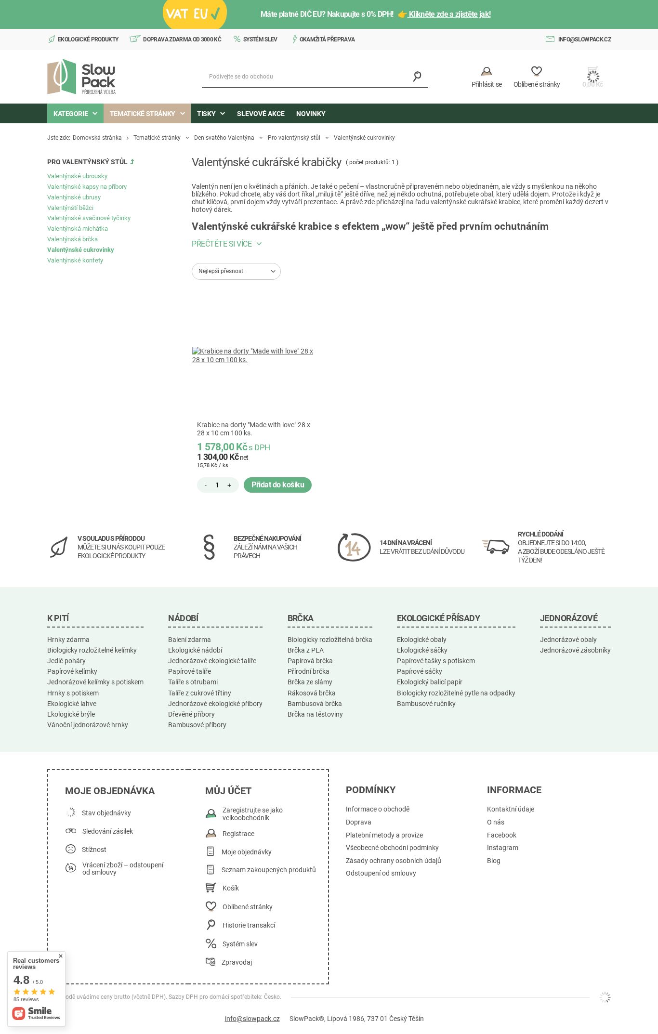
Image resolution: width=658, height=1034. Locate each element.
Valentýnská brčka (72, 239)
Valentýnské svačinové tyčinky (89, 218)
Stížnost (94, 849)
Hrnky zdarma (68, 639)
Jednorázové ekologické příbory (215, 703)
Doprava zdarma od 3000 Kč (182, 39)
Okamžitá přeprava (327, 39)
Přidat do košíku (277, 484)
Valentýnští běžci (70, 207)
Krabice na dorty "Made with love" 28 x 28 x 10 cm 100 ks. (253, 429)
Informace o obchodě (377, 809)
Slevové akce (261, 114)
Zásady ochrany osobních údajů (393, 860)
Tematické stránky (157, 137)
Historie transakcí (249, 925)
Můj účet (228, 791)
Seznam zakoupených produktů (269, 870)
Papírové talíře (189, 671)
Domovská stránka (97, 137)
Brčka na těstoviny (315, 714)
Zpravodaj (237, 962)
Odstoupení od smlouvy (381, 873)
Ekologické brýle (71, 714)
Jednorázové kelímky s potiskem (95, 682)
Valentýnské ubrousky (77, 176)
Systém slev (260, 39)
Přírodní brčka (308, 671)
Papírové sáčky (419, 671)
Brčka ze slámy (310, 682)
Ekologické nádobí (195, 650)
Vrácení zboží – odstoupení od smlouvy (122, 869)
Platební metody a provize (384, 835)
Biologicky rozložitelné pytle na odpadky (456, 693)
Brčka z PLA (306, 650)
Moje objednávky (247, 852)
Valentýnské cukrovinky (80, 249)
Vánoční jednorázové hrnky (87, 725)
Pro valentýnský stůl (294, 137)
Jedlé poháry (66, 661)
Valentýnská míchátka (77, 228)
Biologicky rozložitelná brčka (330, 639)
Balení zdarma (189, 639)
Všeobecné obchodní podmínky (392, 847)
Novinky (311, 114)
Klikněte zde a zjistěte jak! (449, 14)
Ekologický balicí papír (429, 682)
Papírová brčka (310, 661)
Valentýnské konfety (75, 260)
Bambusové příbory (197, 725)
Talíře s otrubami (193, 682)
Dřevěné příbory (191, 714)
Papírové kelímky (72, 671)
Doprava (358, 822)
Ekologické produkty (88, 39)
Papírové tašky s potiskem (436, 661)
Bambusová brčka (315, 703)
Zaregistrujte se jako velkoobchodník (253, 814)
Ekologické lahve (71, 703)
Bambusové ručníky (426, 703)
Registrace (238, 834)
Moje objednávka (110, 791)
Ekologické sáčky (422, 650)
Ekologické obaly (422, 639)
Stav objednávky (106, 813)
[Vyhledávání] (417, 77)
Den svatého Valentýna (224, 137)
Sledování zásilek (107, 831)
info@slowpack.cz (584, 39)
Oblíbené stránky (248, 907)
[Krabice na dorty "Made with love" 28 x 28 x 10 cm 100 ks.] (257, 355)
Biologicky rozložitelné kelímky (92, 650)
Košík (231, 888)
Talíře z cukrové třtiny (199, 693)
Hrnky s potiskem (73, 693)
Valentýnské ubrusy (74, 197)
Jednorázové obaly (568, 639)
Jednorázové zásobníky (575, 650)
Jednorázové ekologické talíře (212, 661)
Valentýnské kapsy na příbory (87, 186)
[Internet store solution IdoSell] (605, 997)
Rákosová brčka (312, 693)
